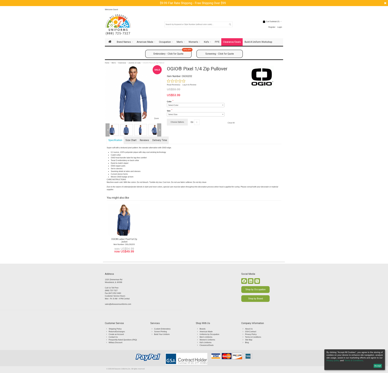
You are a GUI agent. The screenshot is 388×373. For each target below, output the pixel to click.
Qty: (192, 122)
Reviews (144, 140)
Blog (247, 342)
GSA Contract (250, 332)
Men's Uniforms (206, 337)
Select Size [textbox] (172, 114)
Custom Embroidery (162, 329)
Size (169, 111)
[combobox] (195, 105)
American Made (206, 332)
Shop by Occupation (255, 289)
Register (271, 27)
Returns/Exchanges (117, 332)
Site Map (248, 340)
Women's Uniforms (207, 340)
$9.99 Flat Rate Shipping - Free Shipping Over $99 (193, 3)
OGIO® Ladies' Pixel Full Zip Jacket (124, 240)
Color (169, 102)
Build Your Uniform (162, 334)
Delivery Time (159, 140)
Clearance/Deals (207, 345)
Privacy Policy (251, 334)
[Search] (230, 24)
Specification (115, 140)
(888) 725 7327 (111, 290)
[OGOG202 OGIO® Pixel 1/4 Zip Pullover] (112, 130)
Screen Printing (160, 332)
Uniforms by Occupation (209, 334)
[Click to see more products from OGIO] (262, 77)
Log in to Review (189, 85)
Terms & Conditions (253, 337)
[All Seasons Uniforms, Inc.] (118, 22)
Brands (203, 329)
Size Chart (130, 140)
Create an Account (116, 334)
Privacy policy (333, 360)
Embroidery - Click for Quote (172, 52)
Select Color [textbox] (173, 105)
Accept (377, 366)
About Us (249, 329)
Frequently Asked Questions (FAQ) (123, 340)
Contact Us (113, 337)
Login (279, 27)
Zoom (156, 118)
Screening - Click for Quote (219, 53)
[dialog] (354, 359)
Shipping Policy (115, 329)
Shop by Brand (255, 298)
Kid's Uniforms (205, 342)
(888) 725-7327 (118, 33)
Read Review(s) (173, 85)
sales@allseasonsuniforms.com (118, 304)
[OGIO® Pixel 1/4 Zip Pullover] (133, 67)
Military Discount (115, 342)
